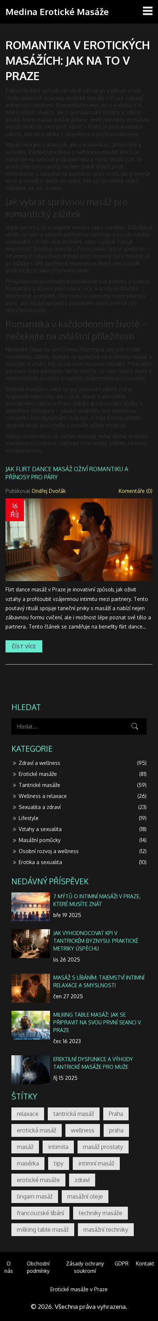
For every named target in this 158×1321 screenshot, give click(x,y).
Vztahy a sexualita (83, 829)
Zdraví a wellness (83, 763)
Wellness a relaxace (83, 796)
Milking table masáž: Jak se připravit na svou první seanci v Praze (97, 1022)
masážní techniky (105, 1229)
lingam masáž (35, 1196)
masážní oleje (85, 1196)
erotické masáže (38, 1180)
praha (116, 1130)
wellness (82, 1130)
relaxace (28, 1113)
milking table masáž (43, 1229)
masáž (25, 1146)
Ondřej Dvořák (49, 491)
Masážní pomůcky (83, 840)
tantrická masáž (73, 1113)
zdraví (82, 1180)
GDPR (122, 1263)
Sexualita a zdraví (83, 807)
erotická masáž (36, 1130)
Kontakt (145, 1263)
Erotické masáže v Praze (79, 1289)
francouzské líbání (40, 1213)
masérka (28, 1163)
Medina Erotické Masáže (57, 11)
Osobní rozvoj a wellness (83, 851)
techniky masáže (100, 1213)
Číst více (24, 646)
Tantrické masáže (83, 785)
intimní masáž (96, 1163)
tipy (59, 1163)
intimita (58, 1146)
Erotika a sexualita (83, 862)
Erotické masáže (83, 774)
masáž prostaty (103, 1146)
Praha (116, 1113)
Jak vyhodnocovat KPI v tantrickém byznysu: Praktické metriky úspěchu (95, 941)
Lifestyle (83, 818)
